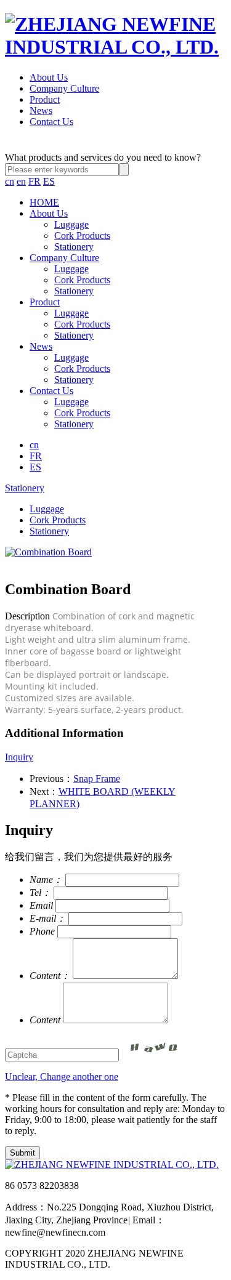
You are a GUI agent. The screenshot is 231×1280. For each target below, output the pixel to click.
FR (34, 181)
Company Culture (64, 88)
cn (9, 181)
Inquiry (19, 757)
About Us (49, 77)
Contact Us (51, 121)
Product (45, 99)
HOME (44, 202)
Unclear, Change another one (61, 1076)
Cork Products (82, 235)
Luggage (71, 224)
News (41, 110)
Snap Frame (96, 778)
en (21, 181)
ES (49, 181)
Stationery (74, 246)
